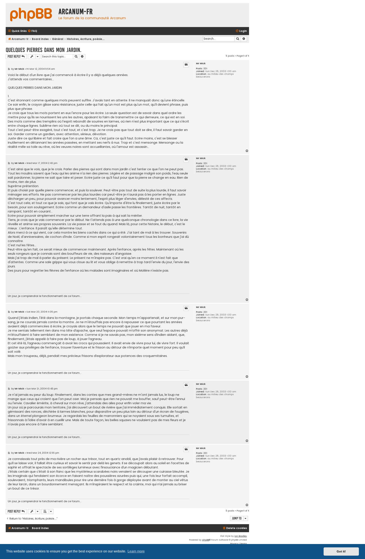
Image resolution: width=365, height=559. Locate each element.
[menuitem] (32, 31)
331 (205, 68)
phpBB (205, 539)
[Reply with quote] (186, 64)
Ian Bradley (240, 536)
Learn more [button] (136, 551)
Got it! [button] (341, 551)
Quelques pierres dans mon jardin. (43, 50)
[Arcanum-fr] (31, 15)
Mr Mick (201, 63)
